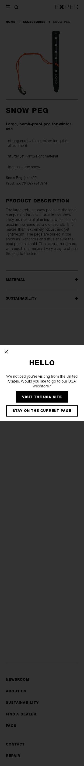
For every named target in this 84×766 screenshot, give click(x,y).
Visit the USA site (42, 397)
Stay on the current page (42, 410)
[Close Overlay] (7, 351)
